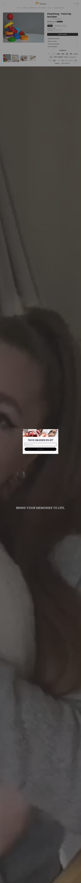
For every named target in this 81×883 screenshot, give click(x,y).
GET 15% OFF (40, 449)
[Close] (56, 430)
